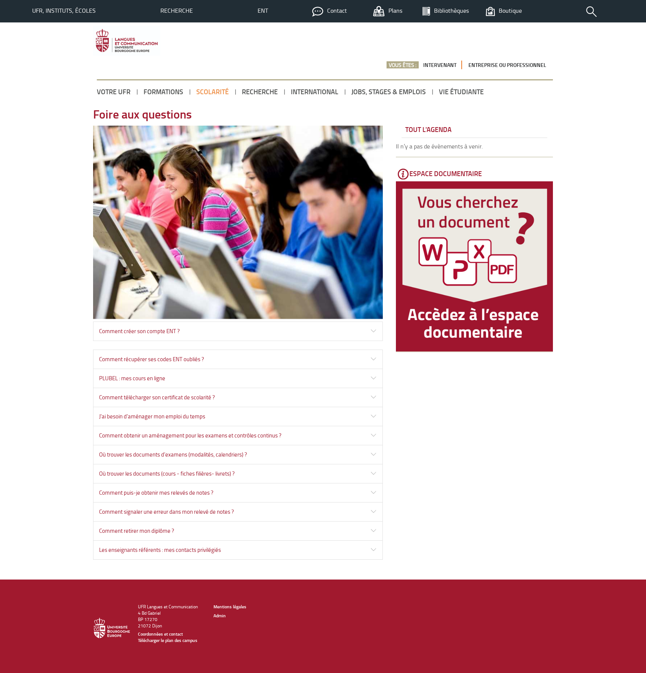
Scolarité (212, 91)
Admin (219, 615)
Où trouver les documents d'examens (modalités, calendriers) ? (173, 454)
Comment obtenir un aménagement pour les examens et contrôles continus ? (190, 435)
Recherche (176, 10)
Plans (395, 10)
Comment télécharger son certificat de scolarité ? (157, 397)
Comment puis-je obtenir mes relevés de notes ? (156, 493)
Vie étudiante (461, 91)
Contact (337, 10)
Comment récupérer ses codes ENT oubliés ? (151, 359)
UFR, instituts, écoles (64, 10)
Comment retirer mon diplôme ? (136, 531)
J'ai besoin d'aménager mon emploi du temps (152, 416)
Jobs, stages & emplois (388, 91)
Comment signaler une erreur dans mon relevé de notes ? (166, 512)
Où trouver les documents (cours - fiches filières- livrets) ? (167, 473)
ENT (263, 10)
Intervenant (439, 64)
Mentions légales (229, 606)
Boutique (510, 10)
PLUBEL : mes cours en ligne (132, 378)
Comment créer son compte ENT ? (139, 331)
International (314, 91)
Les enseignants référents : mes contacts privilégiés (160, 550)
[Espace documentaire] (474, 266)
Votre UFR (113, 91)
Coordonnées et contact (160, 634)
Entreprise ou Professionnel (507, 64)
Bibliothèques (451, 10)
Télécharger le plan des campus (167, 640)
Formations (163, 91)
